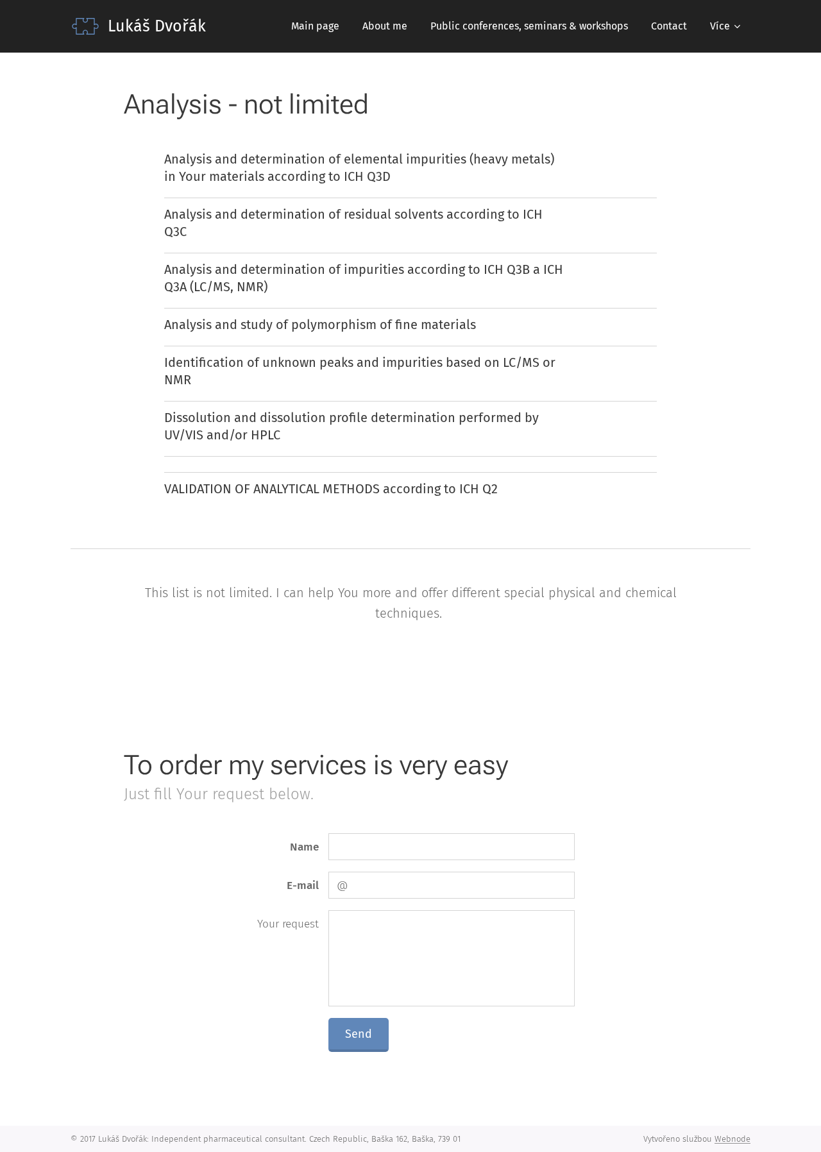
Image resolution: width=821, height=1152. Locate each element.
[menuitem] (315, 26)
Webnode (732, 1139)
